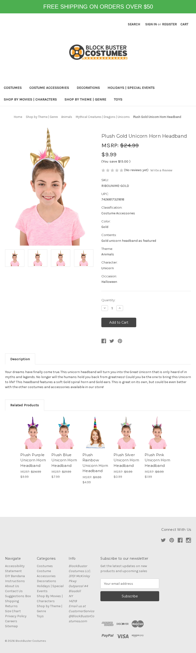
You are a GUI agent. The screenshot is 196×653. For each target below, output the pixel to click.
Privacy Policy (16, 616)
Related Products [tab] (24, 405)
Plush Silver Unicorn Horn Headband (126, 460)
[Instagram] (188, 540)
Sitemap (11, 626)
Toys (118, 99)
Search (134, 24)
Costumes (13, 87)
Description (20, 359)
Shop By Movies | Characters (30, 99)
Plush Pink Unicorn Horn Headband (157, 460)
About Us (12, 586)
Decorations (88, 87)
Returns (11, 606)
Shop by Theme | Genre (85, 99)
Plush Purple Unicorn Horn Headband (33, 460)
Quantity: (108, 300)
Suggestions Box (18, 596)
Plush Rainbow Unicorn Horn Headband (95, 463)
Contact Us (14, 591)
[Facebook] (103, 341)
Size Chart (13, 611)
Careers (11, 621)
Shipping (12, 601)
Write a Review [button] (161, 170)
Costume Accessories (49, 87)
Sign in (151, 24)
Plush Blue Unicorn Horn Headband (64, 460)
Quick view (33, 432)
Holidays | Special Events (131, 87)
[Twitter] (111, 341)
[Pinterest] (120, 341)
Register (169, 24)
